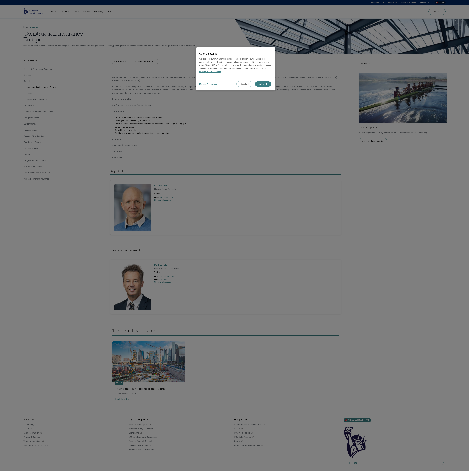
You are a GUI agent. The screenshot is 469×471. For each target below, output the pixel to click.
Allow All (263, 84)
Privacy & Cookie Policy (210, 71)
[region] (235, 68)
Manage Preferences (208, 84)
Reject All (245, 84)
